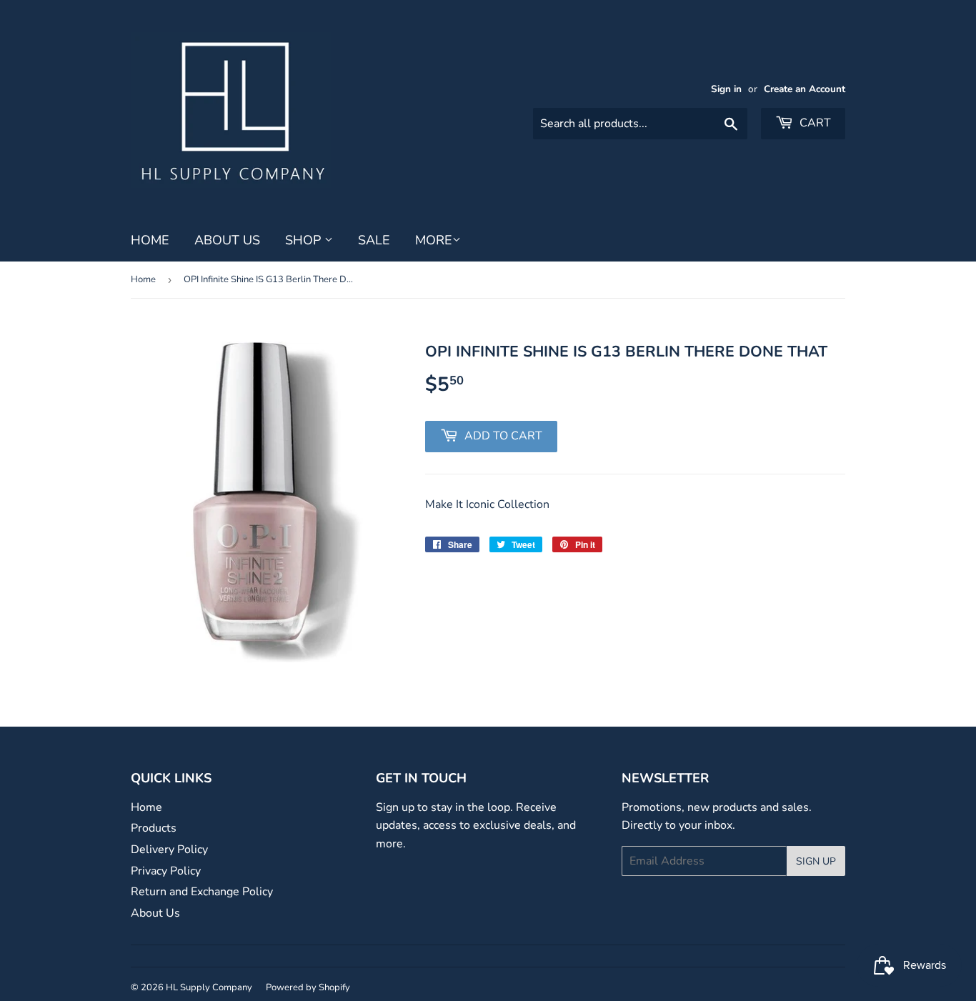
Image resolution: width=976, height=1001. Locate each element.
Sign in (726, 89)
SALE (374, 240)
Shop (304, 240)
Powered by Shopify (308, 987)
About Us (227, 240)
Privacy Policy (166, 871)
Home (150, 240)
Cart (814, 123)
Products (153, 828)
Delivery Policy (169, 849)
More (433, 240)
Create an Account (804, 89)
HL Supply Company (209, 987)
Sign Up (816, 861)
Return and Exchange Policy (202, 892)
